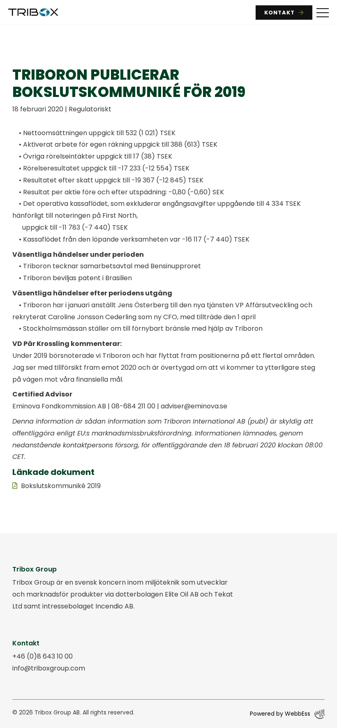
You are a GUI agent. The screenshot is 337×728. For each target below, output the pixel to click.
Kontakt (279, 12)
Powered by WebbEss (280, 714)
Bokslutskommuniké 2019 (61, 486)
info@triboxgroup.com (48, 668)
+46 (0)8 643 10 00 (42, 656)
